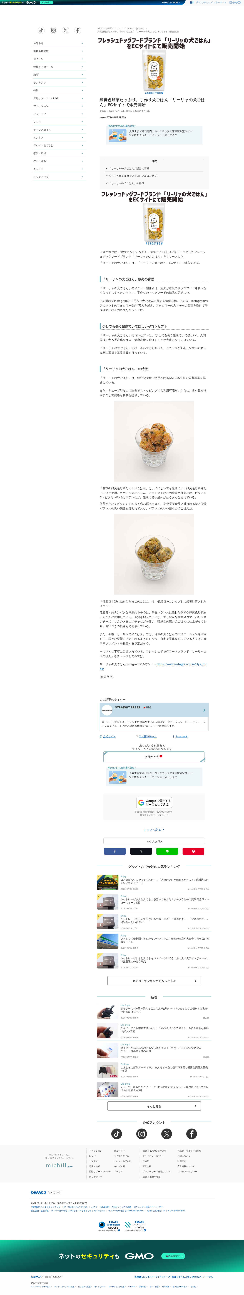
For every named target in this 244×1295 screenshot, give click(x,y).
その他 (193, 1287)
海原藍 (206, 1018)
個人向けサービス (180, 1287)
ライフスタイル (42, 129)
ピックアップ (41, 176)
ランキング (39, 82)
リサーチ (131, 1287)
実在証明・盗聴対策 (40, 1211)
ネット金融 (154, 1287)
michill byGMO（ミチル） (110, 28)
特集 (35, 90)
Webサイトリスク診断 (121, 1207)
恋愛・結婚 (39, 153)
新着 (35, 74)
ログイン (38, 58)
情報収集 (142, 1287)
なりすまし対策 (154, 1211)
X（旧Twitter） (148, 736)
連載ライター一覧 (43, 66)
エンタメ (38, 137)
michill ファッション (199, 1076)
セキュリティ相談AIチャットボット (149, 1207)
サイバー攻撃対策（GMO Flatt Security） (126, 1211)
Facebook (181, 736)
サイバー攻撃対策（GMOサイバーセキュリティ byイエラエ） (78, 1211)
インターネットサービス (41, 1287)
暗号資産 (165, 1287)
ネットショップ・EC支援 (64, 1287)
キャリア (38, 168)
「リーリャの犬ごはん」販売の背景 (129, 168)
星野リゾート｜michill (45, 98)
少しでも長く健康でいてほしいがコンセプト (134, 175)
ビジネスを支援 (84, 1287)
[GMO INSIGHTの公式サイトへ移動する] (46, 1192)
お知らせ (38, 43)
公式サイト (109, 736)
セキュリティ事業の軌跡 (174, 1210)
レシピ (37, 121)
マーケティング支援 (116, 1287)
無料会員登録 (41, 51)
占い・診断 (39, 161)
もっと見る (154, 1106)
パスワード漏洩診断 (100, 1207)
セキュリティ (99, 1287)
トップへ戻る (153, 829)
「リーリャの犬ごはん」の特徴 (126, 183)
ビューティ (39, 113)
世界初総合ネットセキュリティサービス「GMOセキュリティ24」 (60, 1207)
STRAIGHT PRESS (116, 117)
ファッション (41, 106)
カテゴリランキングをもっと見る (154, 981)
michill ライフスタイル (198, 889)
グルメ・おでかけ (43, 145)
